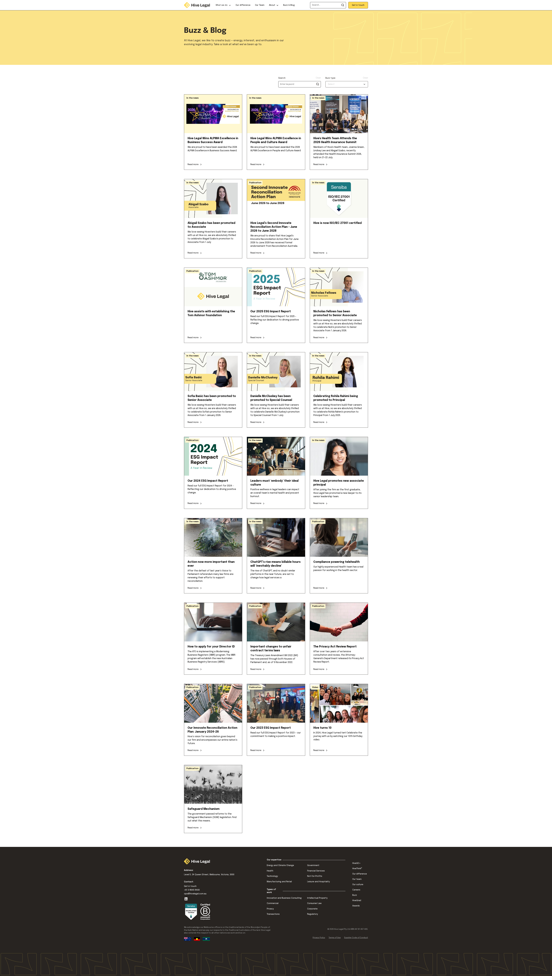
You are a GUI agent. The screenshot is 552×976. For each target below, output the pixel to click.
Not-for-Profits (314, 876)
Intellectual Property (317, 898)
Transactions (273, 914)
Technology (272, 876)
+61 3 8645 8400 (192, 890)
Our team (357, 879)
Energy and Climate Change (280, 865)
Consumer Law (314, 903)
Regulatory (312, 914)
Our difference (243, 5)
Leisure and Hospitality (318, 882)
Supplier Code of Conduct (356, 938)
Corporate (312, 909)
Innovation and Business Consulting (284, 898)
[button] (223, 5)
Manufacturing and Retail (279, 882)
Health (270, 871)
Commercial (272, 903)
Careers (356, 890)
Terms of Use (335, 938)
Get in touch (358, 5)
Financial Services (316, 871)
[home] (197, 5)
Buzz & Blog (289, 5)
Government (313, 865)
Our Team (259, 5)
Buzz (354, 895)
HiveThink (357, 868)
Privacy (270, 909)
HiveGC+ (356, 863)
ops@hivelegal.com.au (195, 894)
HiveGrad (356, 901)
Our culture (357, 885)
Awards (356, 906)
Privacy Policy (319, 938)
